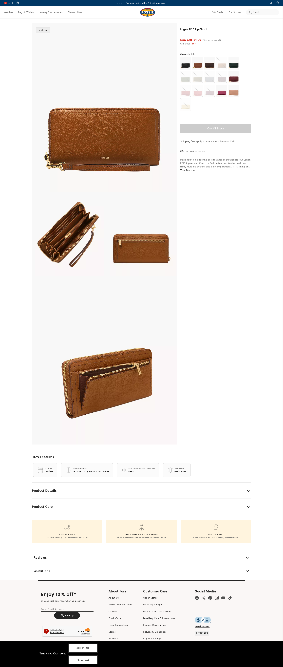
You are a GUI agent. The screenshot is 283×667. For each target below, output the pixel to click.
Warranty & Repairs (154, 604)
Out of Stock (215, 128)
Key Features (43, 457)
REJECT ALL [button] (83, 659)
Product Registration (154, 625)
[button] (9, 3)
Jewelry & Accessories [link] (50, 12)
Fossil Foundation (118, 625)
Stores (112, 631)
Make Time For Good (120, 604)
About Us (114, 597)
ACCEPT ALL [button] (83, 648)
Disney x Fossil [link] (75, 12)
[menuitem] (8, 12)
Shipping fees (187, 141)
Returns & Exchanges (154, 631)
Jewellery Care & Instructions (159, 618)
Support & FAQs (152, 638)
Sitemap (113, 638)
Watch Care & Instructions (157, 611)
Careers (113, 611)
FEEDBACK (202, 633)
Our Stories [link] (234, 12)
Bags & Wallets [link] (26, 12)
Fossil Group (115, 618)
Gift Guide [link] (217, 12)
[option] (104, 107)
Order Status (150, 597)
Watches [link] (8, 12)
